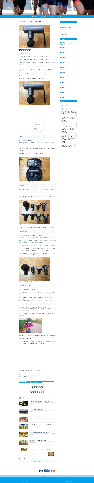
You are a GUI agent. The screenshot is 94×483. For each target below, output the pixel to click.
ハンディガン (44, 381)
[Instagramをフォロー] (39, 392)
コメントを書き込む (37, 461)
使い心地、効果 (36, 129)
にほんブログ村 (22, 376)
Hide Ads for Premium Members (66, 27)
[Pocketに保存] (26, 50)
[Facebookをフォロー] (35, 392)
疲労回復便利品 (28, 382)
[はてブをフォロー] (37, 392)
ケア (20, 381)
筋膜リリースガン (39, 382)
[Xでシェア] (20, 50)
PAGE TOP (47, 476)
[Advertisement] (37, 114)
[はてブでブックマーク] (24, 50)
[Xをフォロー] (33, 392)
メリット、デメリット (38, 131)
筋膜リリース (33, 382)
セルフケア (32, 381)
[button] (30, 50)
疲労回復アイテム (22, 382)
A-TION (29, 381)
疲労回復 (52, 381)
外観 (34, 126)
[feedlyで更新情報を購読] (41, 392)
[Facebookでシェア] (22, 50)
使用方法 (35, 128)
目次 (36, 124)
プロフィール (63, 29)
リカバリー (48, 381)
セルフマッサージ (38, 381)
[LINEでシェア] (28, 50)
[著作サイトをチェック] (31, 392)
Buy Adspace (63, 24)
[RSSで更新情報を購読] (43, 392)
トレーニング (24, 381)
